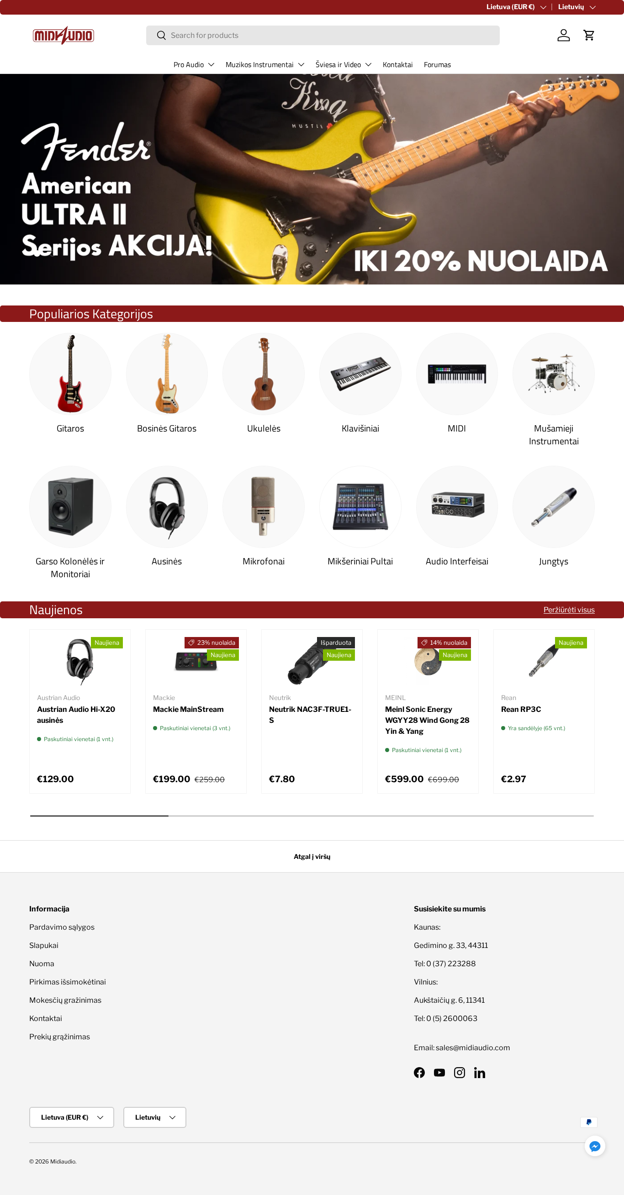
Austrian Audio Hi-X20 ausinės (76, 715)
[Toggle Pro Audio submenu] (211, 64)
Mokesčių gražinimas (65, 1000)
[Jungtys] (553, 506)
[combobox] (323, 35)
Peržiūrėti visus (569, 609)
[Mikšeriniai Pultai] (360, 506)
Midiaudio (62, 1161)
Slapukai (43, 945)
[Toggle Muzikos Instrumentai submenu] (301, 64)
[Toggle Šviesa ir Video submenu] (368, 64)
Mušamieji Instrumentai (554, 434)
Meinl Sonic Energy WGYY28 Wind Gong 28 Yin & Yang (427, 720)
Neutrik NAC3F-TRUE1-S (310, 715)
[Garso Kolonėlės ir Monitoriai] (70, 506)
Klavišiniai (360, 428)
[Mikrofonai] (263, 506)
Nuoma (41, 963)
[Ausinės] (167, 506)
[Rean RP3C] (544, 661)
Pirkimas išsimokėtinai (67, 982)
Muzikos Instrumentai (260, 64)
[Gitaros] (70, 374)
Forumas (437, 64)
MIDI (457, 428)
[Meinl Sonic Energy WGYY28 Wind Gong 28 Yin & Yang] (428, 661)
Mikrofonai (264, 561)
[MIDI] (457, 374)
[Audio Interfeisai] (457, 506)
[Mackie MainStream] (196, 661)
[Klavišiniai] (360, 374)
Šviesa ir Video (338, 64)
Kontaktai (398, 64)
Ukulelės (263, 428)
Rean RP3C (521, 709)
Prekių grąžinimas (59, 1036)
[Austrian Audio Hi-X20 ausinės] (80, 661)
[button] (589, 35)
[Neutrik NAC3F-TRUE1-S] (312, 661)
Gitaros (70, 428)
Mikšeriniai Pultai (360, 561)
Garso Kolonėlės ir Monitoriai (70, 567)
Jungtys (553, 561)
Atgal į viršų (312, 856)
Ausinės (167, 561)
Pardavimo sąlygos (62, 927)
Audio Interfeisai (457, 561)
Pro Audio (189, 64)
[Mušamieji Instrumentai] (553, 374)
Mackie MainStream (188, 709)
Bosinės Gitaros (166, 428)
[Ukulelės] (263, 374)
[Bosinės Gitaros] (167, 374)
